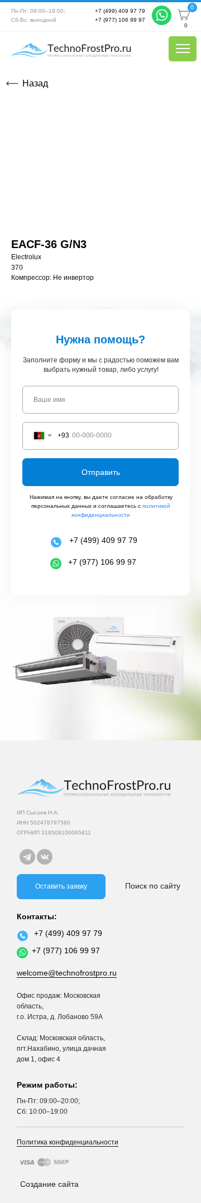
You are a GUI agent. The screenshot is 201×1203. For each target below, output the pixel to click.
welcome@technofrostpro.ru (67, 972)
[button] (61, 886)
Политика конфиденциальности (67, 1142)
